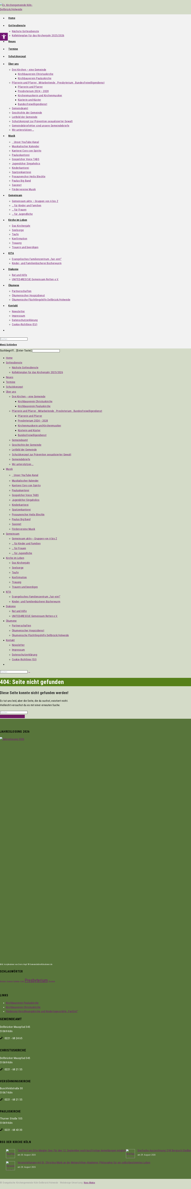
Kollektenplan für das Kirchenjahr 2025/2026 (37, 372)
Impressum (18, 649)
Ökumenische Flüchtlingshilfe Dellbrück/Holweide (40, 635)
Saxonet (16, 524)
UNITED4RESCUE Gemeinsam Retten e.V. (35, 616)
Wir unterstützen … (22, 464)
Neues (9, 377)
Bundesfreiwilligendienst (32, 435)
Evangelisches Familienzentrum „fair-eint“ (36, 596)
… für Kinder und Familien (26, 543)
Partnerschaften (21, 625)
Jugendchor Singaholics (26, 499)
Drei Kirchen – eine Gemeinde (28, 396)
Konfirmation (19, 577)
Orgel (22, 981)
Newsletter (18, 645)
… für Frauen (19, 548)
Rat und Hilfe (19, 611)
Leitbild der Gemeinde (24, 449)
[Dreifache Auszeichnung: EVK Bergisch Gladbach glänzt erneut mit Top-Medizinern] (130, 1157)
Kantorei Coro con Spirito (26, 485)
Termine (10, 382)
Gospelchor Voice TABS (25, 495)
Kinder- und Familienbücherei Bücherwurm (36, 601)
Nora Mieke (89, 1182)
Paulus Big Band (21, 519)
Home (9, 357)
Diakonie (11, 606)
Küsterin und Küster (29, 430)
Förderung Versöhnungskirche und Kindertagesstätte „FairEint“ (42, 1011)
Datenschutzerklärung (24, 654)
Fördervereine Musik (23, 529)
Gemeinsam (13, 533)
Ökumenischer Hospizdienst (28, 630)
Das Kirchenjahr (21, 562)
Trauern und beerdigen (25, 586)
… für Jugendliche (22, 553)
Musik (9, 469)
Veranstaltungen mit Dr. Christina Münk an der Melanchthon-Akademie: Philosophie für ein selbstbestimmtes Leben (84, 1162)
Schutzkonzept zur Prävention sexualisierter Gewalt (41, 454)
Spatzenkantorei (21, 509)
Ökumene (11, 620)
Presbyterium (36, 980)
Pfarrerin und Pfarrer (30, 415)
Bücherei (3, 981)
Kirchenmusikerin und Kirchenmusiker (39, 425)
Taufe (15, 572)
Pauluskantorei (20, 490)
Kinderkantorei (20, 504)
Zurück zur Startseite (12, 716)
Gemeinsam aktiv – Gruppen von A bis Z (34, 538)
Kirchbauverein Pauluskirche (34, 406)
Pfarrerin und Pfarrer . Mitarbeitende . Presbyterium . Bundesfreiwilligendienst (57, 411)
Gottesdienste (14, 362)
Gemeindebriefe (21, 459)
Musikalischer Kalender (25, 480)
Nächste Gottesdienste (25, 367)
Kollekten (16, 981)
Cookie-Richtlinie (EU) (24, 659)
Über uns (11, 391)
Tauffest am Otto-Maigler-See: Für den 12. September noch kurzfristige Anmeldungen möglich (72, 1150)
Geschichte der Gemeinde (26, 444)
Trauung (16, 582)
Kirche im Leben (15, 558)
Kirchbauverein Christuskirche (35, 401)
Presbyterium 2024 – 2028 (33, 420)
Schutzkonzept (14, 386)
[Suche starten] (29, 672)
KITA (8, 591)
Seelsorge (18, 567)
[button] (4, 37)
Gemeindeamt (20, 440)
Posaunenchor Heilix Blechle (28, 514)
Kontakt (10, 640)
